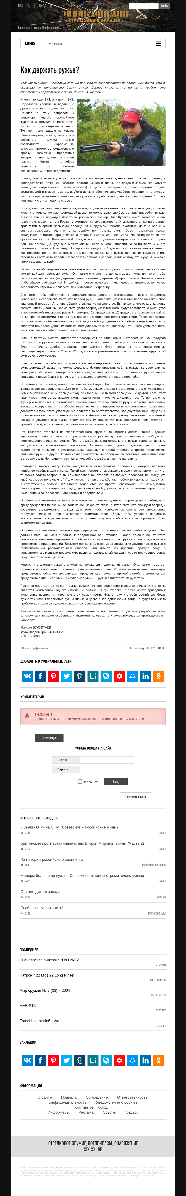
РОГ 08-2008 (30, 636)
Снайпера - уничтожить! (41, 908)
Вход (42, 6)
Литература (158, 995)
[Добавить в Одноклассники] (158, 676)
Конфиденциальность (67, 1102)
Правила (68, 1097)
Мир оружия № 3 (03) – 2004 (45, 990)
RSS (20, 6)
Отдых (131, 1112)
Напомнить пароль (136, 796)
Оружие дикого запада (40, 892)
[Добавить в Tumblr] (80, 676)
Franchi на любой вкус (39, 1021)
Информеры (58, 1112)
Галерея (161, 1010)
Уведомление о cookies (116, 1102)
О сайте (44, 1097)
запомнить (91, 782)
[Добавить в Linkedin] (145, 676)
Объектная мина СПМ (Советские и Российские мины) (69, 827)
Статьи (26, 648)
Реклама (85, 1112)
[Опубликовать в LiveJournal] (106, 676)
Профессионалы (40, 648)
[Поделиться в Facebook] (40, 676)
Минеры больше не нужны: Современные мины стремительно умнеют (83, 875)
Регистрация (49, 738)
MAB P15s (28, 1006)
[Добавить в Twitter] (66, 676)
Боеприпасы (157, 980)
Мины (162, 833)
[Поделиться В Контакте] (27, 676)
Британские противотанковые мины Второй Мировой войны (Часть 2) (82, 843)
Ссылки (109, 1112)
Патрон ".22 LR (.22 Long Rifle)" (47, 975)
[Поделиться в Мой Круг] (119, 676)
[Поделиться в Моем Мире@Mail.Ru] (132, 676)
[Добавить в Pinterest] (53, 676)
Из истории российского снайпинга (51, 859)
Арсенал (161, 897)
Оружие (161, 964)
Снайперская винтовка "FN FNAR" (50, 960)
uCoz (102, 1107)
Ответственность (132, 1097)
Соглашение (97, 1097)
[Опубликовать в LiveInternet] (93, 676)
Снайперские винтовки (153, 865)
